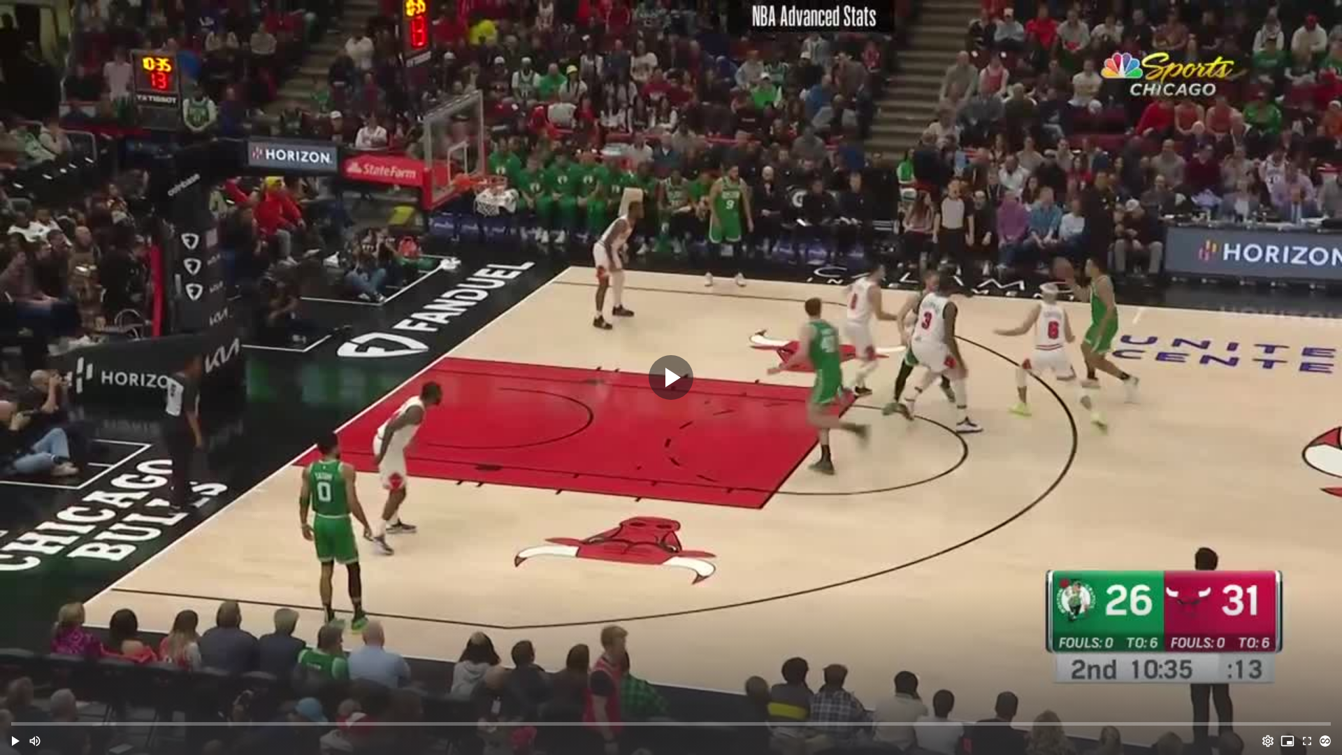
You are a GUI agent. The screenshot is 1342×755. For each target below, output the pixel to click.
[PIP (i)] (1287, 741)
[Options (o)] (1268, 741)
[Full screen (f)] (1307, 741)
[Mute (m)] (35, 741)
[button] (15, 741)
